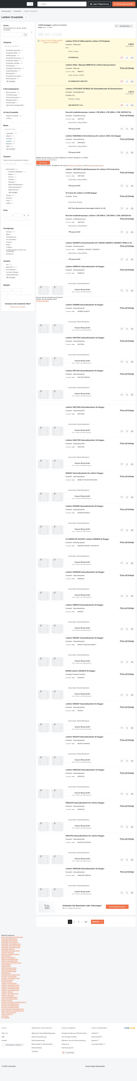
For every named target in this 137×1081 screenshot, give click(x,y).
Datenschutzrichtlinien (75, 165)
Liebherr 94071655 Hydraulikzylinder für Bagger (85, 407)
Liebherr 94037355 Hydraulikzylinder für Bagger (85, 440)
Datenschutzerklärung (39, 1037)
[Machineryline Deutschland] (13, 4)
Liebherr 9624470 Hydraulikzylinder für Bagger (84, 737)
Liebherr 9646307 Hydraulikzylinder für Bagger (84, 704)
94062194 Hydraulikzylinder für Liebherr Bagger (85, 803)
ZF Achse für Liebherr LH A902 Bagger (81, 193)
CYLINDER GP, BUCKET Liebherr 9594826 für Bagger (87, 539)
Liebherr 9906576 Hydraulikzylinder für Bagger (84, 605)
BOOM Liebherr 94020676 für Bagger (80, 671)
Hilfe (3, 1037)
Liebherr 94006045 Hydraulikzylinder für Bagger (85, 572)
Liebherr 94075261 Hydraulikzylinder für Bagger (85, 338)
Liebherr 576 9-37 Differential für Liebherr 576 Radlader (88, 41)
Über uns (5, 1033)
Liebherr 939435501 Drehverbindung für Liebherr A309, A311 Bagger (93, 136)
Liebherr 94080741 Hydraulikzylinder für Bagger (85, 266)
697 (86, 922)
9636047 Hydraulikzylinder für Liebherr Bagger (84, 473)
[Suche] (39, 4)
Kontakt (4, 1040)
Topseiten (35, 1051)
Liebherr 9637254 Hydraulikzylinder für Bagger (84, 371)
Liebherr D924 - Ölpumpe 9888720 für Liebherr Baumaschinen (91, 65)
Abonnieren (43, 162)
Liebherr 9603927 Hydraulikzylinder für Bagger (84, 638)
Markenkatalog (37, 1048)
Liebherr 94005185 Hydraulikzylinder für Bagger (85, 869)
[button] (127, 58)
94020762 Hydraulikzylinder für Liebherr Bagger (85, 836)
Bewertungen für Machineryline (42, 1044)
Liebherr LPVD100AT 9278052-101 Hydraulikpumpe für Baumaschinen (94, 89)
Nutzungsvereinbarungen (94, 165)
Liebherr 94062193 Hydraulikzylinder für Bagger (85, 770)
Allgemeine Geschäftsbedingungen (43, 1033)
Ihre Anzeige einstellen (117, 907)
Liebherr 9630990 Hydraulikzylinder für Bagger (84, 506)
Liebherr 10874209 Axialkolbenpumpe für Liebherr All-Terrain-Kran (92, 169)
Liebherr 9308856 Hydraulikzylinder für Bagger (84, 305)
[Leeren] (32, 32)
